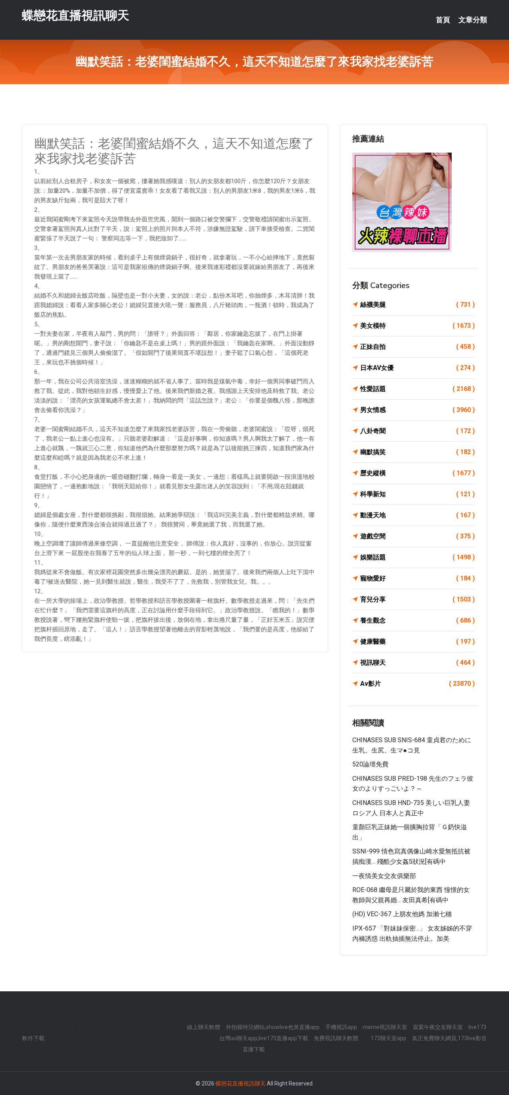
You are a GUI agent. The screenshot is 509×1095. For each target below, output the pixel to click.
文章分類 (472, 20)
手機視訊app (341, 1027)
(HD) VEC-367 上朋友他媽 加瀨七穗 (402, 914)
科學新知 (417, 494)
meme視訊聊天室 (385, 1027)
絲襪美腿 (417, 304)
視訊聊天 (417, 662)
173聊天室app (388, 1038)
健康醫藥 (417, 641)
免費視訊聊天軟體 (336, 1038)
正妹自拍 (417, 346)
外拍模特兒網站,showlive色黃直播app (273, 1027)
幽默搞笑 (417, 452)
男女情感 (417, 410)
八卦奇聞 (417, 431)
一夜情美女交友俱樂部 (384, 876)
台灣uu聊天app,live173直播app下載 (263, 1038)
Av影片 (417, 683)
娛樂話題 (417, 557)
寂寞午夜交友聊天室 (438, 1027)
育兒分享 (417, 599)
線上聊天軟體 (203, 1027)
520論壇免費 (370, 764)
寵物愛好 (417, 578)
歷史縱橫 (417, 473)
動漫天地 (417, 515)
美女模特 (417, 325)
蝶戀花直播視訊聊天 (75, 15)
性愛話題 (417, 389)
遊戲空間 (417, 536)
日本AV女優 (417, 367)
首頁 (443, 20)
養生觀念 (417, 620)
